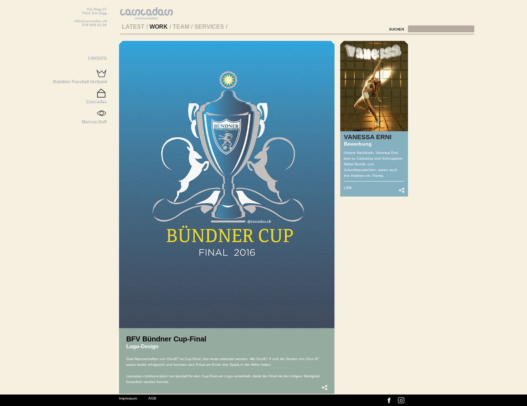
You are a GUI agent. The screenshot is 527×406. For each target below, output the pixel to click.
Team (181, 27)
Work (158, 27)
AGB (152, 398)
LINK (348, 188)
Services (209, 27)
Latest (133, 27)
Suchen (397, 29)
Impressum (128, 398)
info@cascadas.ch (90, 21)
